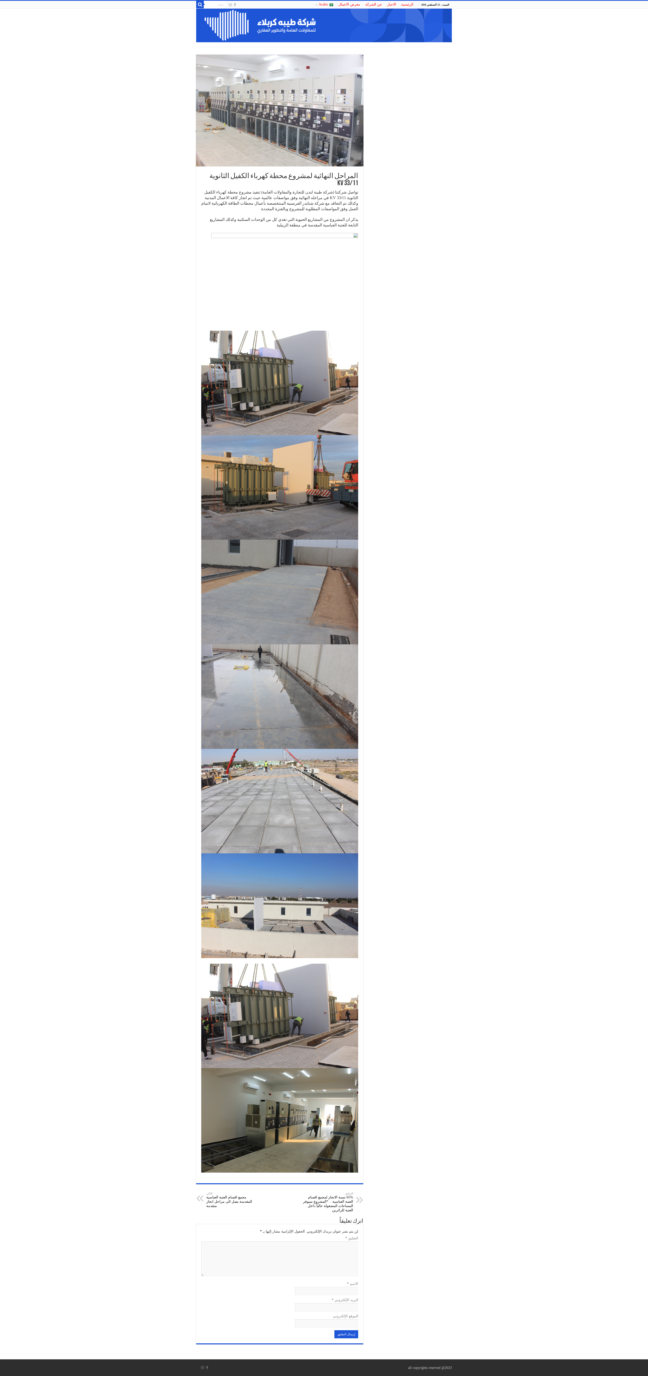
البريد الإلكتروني (345, 1300)
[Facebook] (234, 5)
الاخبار (391, 4)
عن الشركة (373, 4)
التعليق (351, 1238)
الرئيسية (407, 4)
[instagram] (230, 5)
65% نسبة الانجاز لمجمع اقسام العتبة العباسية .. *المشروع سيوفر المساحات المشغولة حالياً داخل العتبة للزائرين (328, 1202)
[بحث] (200, 4)
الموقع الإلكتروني (345, 1316)
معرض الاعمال (349, 4)
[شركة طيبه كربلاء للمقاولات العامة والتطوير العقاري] (324, 25)
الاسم (352, 1284)
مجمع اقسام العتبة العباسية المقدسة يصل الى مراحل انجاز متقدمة (229, 1200)
